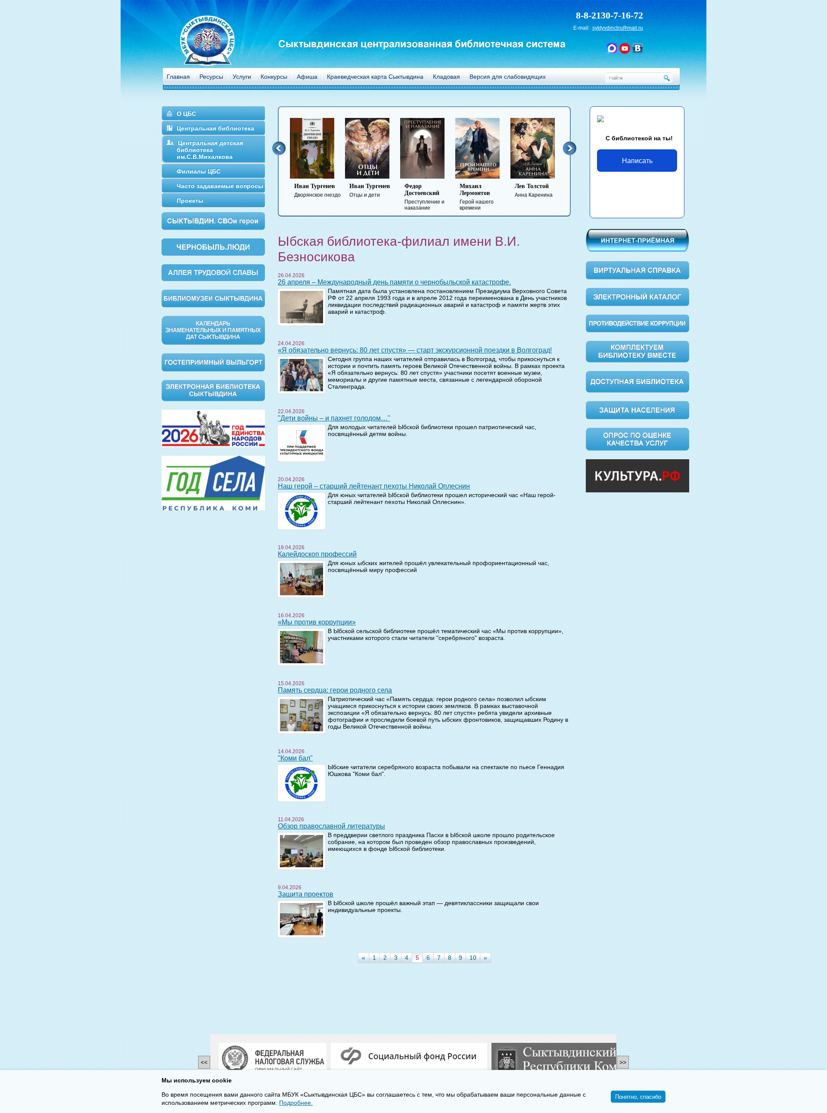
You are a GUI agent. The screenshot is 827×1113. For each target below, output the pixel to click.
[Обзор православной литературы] (301, 850)
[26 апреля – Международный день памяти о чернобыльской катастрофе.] (301, 306)
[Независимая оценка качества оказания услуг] (637, 438)
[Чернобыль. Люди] (213, 246)
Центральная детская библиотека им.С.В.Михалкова (210, 149)
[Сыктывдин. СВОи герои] (213, 220)
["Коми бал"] (301, 782)
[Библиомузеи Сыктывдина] (213, 297)
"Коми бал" (295, 758)
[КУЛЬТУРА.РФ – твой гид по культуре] (637, 475)
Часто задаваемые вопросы (220, 185)
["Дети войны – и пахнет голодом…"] (301, 442)
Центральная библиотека (215, 128)
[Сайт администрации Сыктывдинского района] (574, 1059)
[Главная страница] (218, 51)
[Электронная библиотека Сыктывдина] (213, 389)
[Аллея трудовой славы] (213, 272)
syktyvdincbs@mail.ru (617, 28)
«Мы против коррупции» (317, 622)
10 (472, 957)
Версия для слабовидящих (507, 76)
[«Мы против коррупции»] (301, 646)
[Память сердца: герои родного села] (301, 714)
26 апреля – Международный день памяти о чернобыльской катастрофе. (394, 282)
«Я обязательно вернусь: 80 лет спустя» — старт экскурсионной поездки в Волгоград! (415, 350)
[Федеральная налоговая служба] (272, 1059)
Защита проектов (305, 894)
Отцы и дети (369, 190)
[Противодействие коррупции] (637, 322)
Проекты (190, 200)
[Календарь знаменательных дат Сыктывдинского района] (213, 329)
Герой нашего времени (477, 197)
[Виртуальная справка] (637, 269)
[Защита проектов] (301, 918)
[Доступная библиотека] (637, 381)
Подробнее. (296, 1102)
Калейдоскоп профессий (317, 554)
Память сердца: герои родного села (335, 690)
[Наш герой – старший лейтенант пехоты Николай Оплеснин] (301, 510)
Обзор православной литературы (331, 826)
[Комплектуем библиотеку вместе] (637, 351)
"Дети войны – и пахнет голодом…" (334, 418)
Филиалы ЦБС (199, 171)
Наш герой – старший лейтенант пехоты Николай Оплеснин (374, 486)
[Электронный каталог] (637, 296)
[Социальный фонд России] (409, 1056)
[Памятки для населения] (637, 409)
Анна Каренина (534, 190)
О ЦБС (186, 113)
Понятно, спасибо (638, 1096)
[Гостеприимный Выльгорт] (213, 361)
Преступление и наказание (424, 197)
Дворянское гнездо (317, 190)
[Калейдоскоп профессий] (301, 578)
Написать (637, 160)
